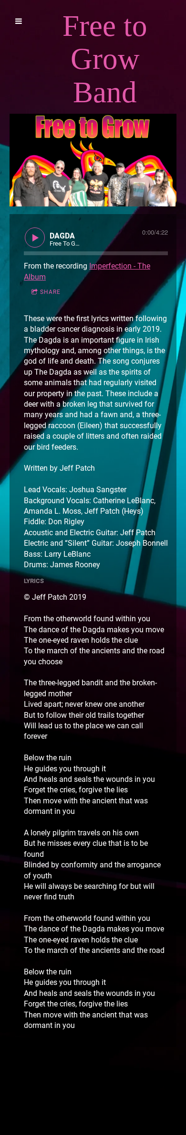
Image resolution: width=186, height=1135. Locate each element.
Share (50, 292)
